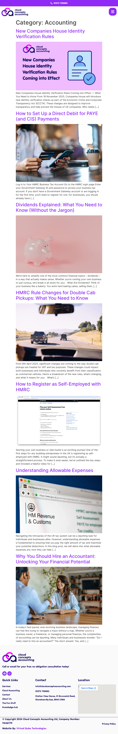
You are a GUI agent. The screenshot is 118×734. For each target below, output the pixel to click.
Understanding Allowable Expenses (54, 470)
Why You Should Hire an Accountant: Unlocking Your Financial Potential (56, 559)
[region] (37, 713)
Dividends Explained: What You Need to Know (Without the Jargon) (59, 207)
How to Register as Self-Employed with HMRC (58, 386)
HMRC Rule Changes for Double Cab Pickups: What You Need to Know (55, 295)
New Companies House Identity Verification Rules (50, 33)
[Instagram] (9, 673)
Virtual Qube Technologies (31, 728)
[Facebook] (4, 673)
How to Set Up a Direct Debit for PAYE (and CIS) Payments (57, 116)
